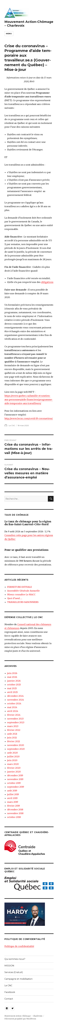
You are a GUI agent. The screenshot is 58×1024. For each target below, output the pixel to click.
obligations (47, 282)
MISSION (9, 965)
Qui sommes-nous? (14, 959)
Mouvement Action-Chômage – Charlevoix (23, 1016)
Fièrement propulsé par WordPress (20, 1019)
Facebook (9, 992)
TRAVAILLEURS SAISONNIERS (22, 602)
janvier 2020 (14, 771)
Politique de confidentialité (19, 946)
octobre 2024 (14, 703)
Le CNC (12, 425)
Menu (9, 33)
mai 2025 (12, 688)
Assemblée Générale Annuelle (23, 590)
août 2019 (12, 790)
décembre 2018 (15, 809)
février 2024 (13, 715)
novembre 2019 (15, 779)
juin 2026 (12, 673)
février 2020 (14, 768)
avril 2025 (12, 692)
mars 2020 (13, 764)
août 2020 (12, 752)
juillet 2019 (13, 794)
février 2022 (13, 730)
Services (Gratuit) (13, 972)
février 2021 (13, 741)
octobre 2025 (14, 684)
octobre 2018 (14, 817)
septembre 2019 (15, 786)
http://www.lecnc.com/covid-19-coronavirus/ (28, 418)
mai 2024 (12, 707)
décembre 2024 (15, 696)
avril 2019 (12, 798)
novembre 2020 (15, 745)
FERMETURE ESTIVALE (19, 587)
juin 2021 (12, 737)
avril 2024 (12, 711)
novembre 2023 (15, 718)
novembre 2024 (15, 699)
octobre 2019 (14, 783)
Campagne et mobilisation (18, 979)
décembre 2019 (15, 775)
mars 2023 (12, 726)
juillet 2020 (13, 756)
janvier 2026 (14, 680)
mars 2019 (12, 802)
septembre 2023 (15, 722)
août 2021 (12, 733)
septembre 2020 (16, 749)
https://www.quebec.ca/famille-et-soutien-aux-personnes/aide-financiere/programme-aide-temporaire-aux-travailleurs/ (28, 399)
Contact (8, 998)
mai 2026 (12, 677)
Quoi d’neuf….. (14, 598)
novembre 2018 (15, 813)
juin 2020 (12, 760)
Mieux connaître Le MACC (21, 594)
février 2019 (13, 805)
